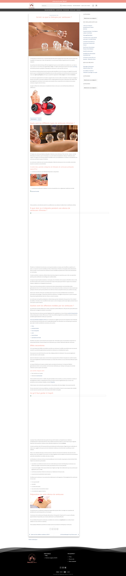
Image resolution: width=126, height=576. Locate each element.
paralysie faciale (35, 328)
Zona (33, 326)
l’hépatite (52, 382)
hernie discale (35, 335)
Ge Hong (75, 66)
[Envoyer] (61, 6)
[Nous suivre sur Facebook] (61, 568)
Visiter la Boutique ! (33, 539)
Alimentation (59, 10)
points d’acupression (72, 313)
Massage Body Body (87, 35)
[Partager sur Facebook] (50, 529)
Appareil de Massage (67, 5)
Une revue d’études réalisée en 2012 (38, 319)
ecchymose (39, 375)
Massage (78, 10)
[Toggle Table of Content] (38, 119)
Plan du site (71, 559)
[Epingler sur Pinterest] (57, 529)
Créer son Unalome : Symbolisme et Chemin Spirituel (88, 27)
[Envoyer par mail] (55, 529)
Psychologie (66, 10)
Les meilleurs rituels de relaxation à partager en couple (90, 71)
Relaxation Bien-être (50, 10)
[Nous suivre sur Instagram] (63, 568)
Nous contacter (72, 561)
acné (33, 333)
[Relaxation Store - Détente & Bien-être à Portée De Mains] (34, 6)
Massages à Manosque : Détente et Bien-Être (88, 67)
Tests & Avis (72, 10)
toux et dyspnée (35, 330)
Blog (46, 555)
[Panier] (96, 6)
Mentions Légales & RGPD (51, 557)
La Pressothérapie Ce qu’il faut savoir (68, 534)
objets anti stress (85, 5)
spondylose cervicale (36, 337)
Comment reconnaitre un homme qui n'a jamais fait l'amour (89, 43)
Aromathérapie (76, 5)
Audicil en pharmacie (88, 51)
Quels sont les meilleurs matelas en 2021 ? (40, 534)
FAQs (70, 556)
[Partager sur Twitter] (53, 529)
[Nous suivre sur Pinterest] (65, 568)
